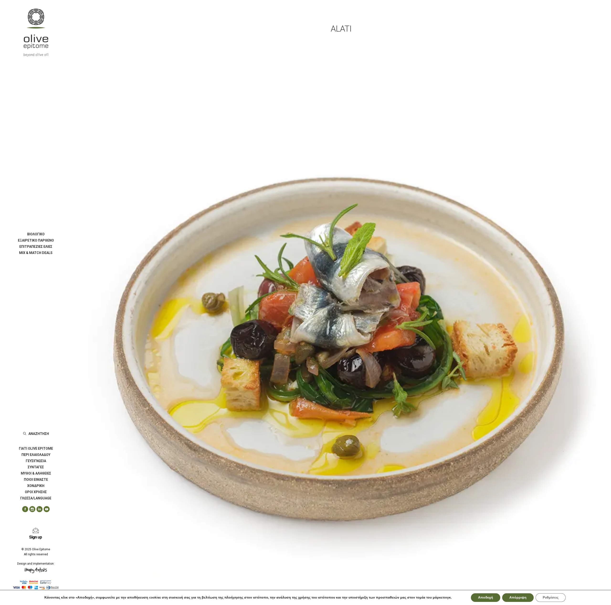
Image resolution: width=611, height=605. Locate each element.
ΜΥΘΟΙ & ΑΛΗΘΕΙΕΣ (36, 473)
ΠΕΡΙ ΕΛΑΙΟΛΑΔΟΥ (35, 455)
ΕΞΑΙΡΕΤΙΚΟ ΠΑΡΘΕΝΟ (36, 240)
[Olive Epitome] (36, 32)
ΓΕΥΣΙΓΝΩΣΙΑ (36, 461)
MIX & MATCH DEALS (36, 253)
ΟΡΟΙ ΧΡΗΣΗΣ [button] (36, 492)
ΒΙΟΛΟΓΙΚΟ (36, 234)
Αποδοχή (485, 597)
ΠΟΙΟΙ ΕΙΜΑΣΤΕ (36, 479)
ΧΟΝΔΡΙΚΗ (35, 486)
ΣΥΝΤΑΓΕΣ (36, 467)
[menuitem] (36, 234)
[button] (23, 509)
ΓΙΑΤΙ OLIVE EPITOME (36, 448)
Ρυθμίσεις (550, 597)
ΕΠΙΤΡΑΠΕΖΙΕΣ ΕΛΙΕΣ (35, 246)
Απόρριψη (518, 597)
